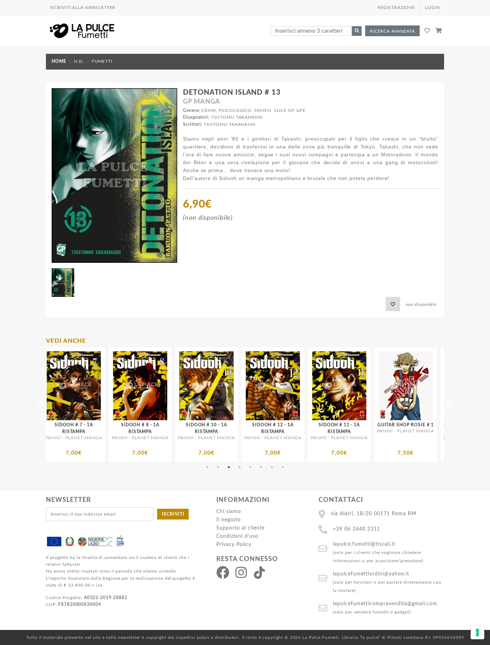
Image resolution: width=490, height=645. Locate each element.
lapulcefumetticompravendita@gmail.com (385, 603)
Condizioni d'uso (237, 536)
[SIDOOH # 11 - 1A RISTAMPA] (251, 386)
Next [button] (449, 404)
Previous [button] (40, 404)
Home (59, 61)
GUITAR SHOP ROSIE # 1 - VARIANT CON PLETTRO (384, 432)
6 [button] (261, 467)
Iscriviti (173, 514)
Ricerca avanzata (392, 31)
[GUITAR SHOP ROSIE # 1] (318, 386)
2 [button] (218, 467)
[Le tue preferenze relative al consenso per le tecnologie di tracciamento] (477, 632)
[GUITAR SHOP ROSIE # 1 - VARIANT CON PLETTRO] (384, 386)
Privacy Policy (233, 544)
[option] (52, 404)
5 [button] (250, 467)
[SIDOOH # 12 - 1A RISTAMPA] (185, 386)
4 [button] (239, 467)
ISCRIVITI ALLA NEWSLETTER (83, 7)
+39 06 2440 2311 (356, 529)
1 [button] (207, 467)
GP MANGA (201, 102)
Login (432, 7)
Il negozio (228, 519)
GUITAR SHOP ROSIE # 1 (318, 425)
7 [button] (271, 467)
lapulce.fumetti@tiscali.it (364, 544)
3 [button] (228, 467)
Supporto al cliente (240, 528)
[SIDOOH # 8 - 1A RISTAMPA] (52, 386)
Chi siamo (228, 511)
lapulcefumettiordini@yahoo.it (371, 574)
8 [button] (282, 467)
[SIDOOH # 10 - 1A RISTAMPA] (118, 386)
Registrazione (396, 7)
